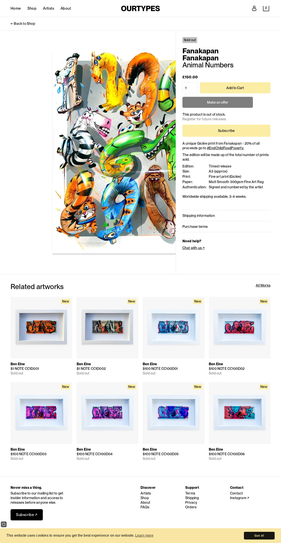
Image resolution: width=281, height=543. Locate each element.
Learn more (144, 535)
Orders (190, 507)
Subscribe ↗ (26, 514)
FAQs (144, 507)
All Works (263, 285)
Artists (48, 8)
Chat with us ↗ (193, 248)
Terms (190, 493)
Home (16, 8)
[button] (266, 8)
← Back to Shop (23, 24)
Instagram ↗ (239, 498)
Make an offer (217, 104)
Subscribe (226, 131)
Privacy (191, 502)
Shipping (192, 498)
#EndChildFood (225, 148)
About (66, 8)
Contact (236, 493)
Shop (32, 8)
